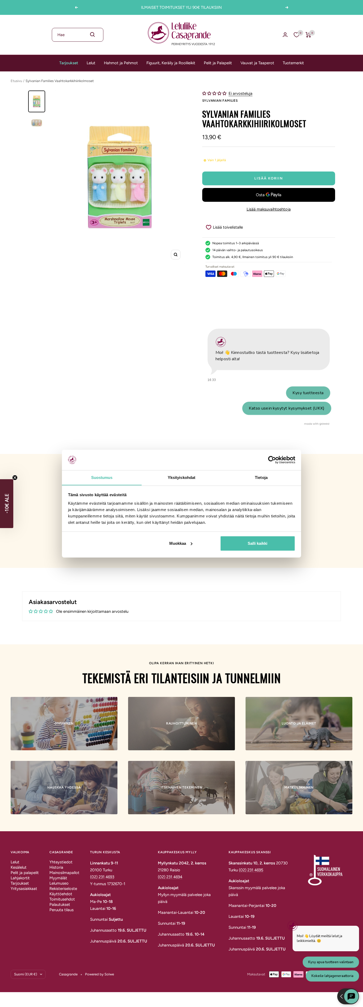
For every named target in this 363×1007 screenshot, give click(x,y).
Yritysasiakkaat (24, 888)
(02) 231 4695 (251, 870)
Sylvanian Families (220, 100)
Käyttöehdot (60, 894)
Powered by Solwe (99, 974)
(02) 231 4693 (102, 877)
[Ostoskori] (308, 34)
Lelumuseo (59, 883)
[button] (214, 93)
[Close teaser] (15, 477)
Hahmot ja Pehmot (121, 63)
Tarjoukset (68, 63)
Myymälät (58, 878)
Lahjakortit (20, 878)
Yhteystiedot (61, 862)
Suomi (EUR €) (25, 974)
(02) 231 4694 (170, 877)
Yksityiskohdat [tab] (181, 477)
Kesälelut (19, 867)
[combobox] (77, 35)
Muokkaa (177, 543)
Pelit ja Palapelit (218, 63)
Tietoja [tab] (261, 477)
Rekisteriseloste (63, 888)
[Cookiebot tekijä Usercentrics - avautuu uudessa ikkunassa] (272, 460)
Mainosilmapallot (64, 872)
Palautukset (59, 904)
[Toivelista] (296, 34)
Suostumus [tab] (102, 477)
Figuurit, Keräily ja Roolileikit (170, 63)
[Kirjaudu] (285, 34)
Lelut (91, 63)
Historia (56, 867)
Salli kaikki (257, 543)
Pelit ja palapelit (25, 872)
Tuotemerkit (293, 63)
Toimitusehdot (62, 899)
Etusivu (16, 81)
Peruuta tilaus (61, 909)
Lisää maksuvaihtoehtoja (269, 209)
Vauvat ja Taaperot (257, 63)
